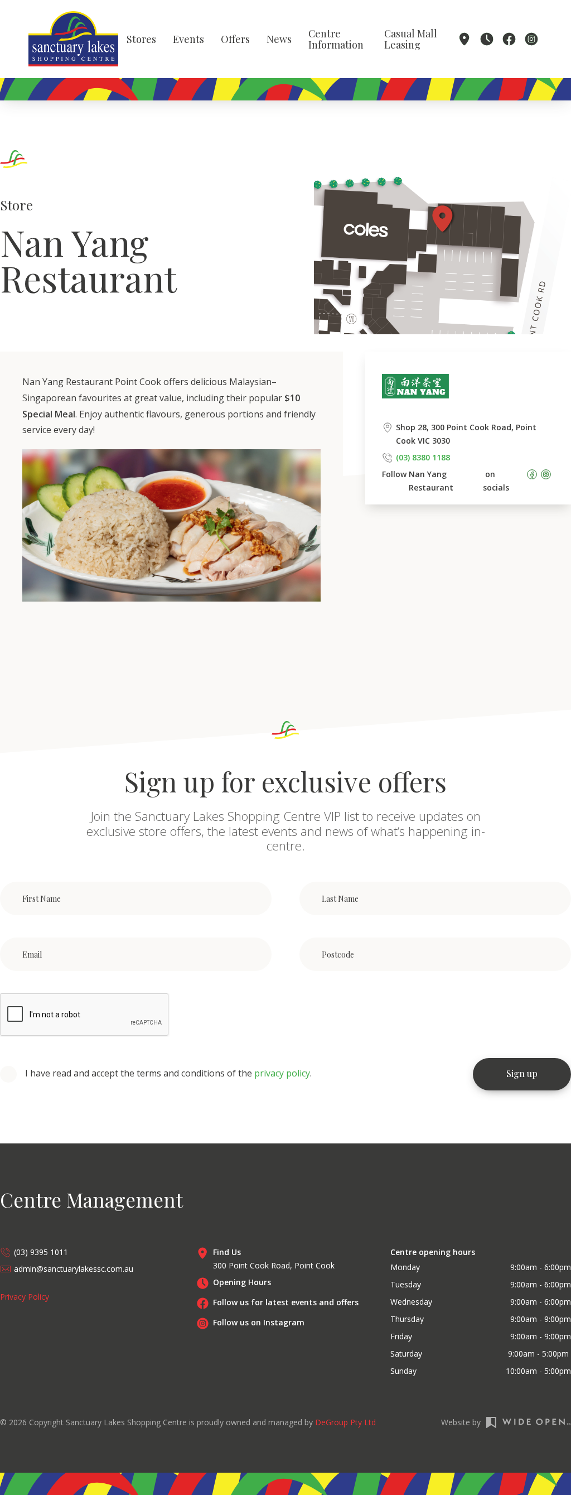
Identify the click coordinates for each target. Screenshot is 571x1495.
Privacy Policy (24, 1296)
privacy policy (282, 1073)
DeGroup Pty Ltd (345, 1422)
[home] (73, 38)
